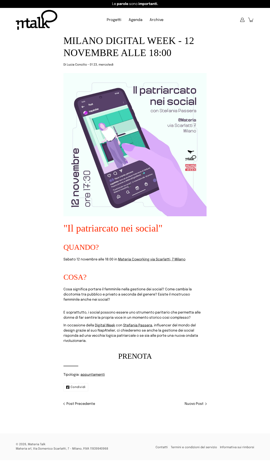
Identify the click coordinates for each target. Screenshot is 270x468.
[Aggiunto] (251, 20)
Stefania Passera (137, 325)
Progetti (114, 20)
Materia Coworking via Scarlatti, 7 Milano (151, 259)
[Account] (242, 20)
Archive (156, 20)
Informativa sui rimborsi (237, 447)
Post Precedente (80, 404)
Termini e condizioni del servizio (194, 447)
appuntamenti (92, 374)
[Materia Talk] (36, 20)
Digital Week (105, 325)
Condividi (78, 387)
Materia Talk (36, 444)
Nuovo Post (194, 404)
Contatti (162, 447)
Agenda (135, 20)
